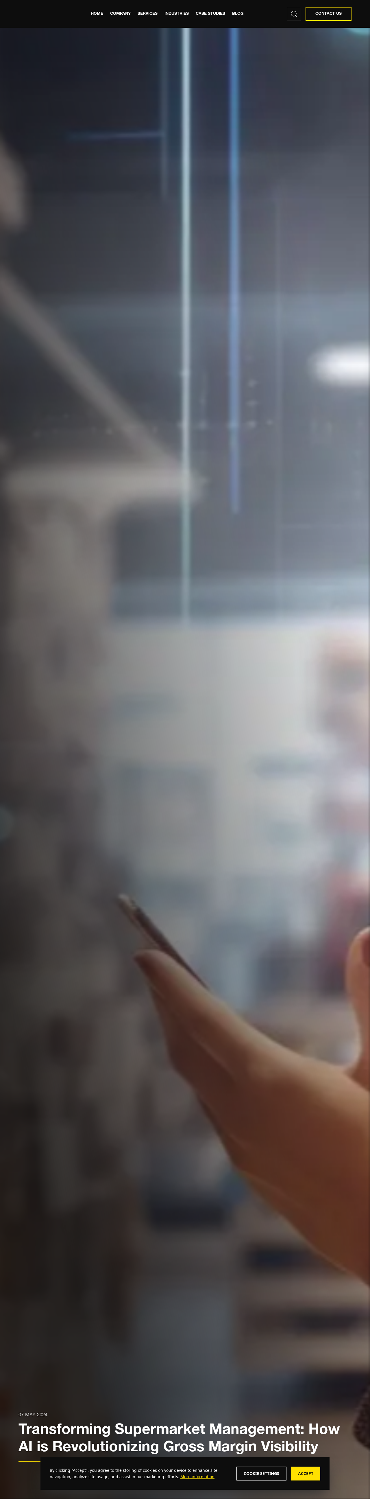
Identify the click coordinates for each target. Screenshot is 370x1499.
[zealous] (45, 14)
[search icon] (294, 14)
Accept (305, 1473)
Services (148, 14)
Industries (176, 14)
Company (120, 14)
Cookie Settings (261, 1473)
